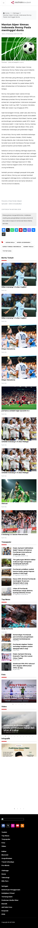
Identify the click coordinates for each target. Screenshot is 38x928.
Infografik (6, 739)
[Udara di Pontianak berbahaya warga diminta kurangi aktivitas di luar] (6, 591)
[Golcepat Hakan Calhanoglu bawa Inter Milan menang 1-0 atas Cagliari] (19, 305)
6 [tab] (21, 736)
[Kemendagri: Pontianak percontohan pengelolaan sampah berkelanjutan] (6, 638)
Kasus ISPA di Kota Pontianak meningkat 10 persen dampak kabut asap (24, 581)
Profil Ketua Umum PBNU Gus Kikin (19, 801)
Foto (3, 675)
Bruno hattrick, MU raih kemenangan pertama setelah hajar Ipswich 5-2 (17, 410)
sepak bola (10, 242)
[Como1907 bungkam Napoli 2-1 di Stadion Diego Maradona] (19, 336)
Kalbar (4, 851)
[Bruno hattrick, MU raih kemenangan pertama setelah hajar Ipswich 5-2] (19, 398)
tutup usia (7, 251)
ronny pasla (28, 246)
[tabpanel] (19, 691)
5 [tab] (25, 704)
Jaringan (5, 886)
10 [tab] (33, 736)
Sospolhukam (7, 858)
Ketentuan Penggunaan (11, 890)
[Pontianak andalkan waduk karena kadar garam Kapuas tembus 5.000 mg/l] (6, 572)
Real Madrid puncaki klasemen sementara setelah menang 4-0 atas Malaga (19, 441)
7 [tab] (24, 736)
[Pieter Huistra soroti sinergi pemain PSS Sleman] (19, 491)
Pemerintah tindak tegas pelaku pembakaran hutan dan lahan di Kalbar (19, 727)
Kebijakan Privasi (8, 893)
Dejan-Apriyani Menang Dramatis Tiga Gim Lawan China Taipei (22, 656)
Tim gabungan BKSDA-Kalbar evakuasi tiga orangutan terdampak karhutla (24, 562)
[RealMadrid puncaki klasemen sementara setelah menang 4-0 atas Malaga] (19, 460)
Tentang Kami (7, 897)
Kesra (4, 874)
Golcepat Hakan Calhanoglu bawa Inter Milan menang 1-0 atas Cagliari (18, 317)
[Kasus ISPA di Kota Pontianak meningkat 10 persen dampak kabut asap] (6, 582)
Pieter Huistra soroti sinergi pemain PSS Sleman (18, 502)
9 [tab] (30, 736)
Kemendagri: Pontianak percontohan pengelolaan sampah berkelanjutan (23, 637)
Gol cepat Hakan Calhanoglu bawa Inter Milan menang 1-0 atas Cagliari (18, 286)
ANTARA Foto (7, 907)
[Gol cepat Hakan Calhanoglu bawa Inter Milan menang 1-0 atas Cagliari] (19, 274)
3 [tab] (19, 704)
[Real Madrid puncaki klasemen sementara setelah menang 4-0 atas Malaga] (19, 429)
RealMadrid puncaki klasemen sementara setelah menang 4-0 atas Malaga (18, 472)
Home (7, 13)
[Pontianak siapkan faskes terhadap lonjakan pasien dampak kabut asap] (6, 647)
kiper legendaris (23, 242)
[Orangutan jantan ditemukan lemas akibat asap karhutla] (19, 616)
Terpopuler (6, 542)
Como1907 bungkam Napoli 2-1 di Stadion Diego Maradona (19, 348)
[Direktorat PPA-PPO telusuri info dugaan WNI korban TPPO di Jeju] (6, 666)
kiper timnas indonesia (12, 246)
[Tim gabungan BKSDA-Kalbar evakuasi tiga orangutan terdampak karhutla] (6, 562)
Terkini (4, 832)
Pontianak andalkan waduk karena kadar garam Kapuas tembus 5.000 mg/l (23, 571)
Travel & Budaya (8, 862)
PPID (3, 914)
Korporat (5, 911)
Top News (6, 599)
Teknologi (5, 877)
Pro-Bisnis (5, 865)
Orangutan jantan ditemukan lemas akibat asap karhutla (19, 628)
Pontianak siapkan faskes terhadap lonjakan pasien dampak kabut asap (23, 646)
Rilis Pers (5, 881)
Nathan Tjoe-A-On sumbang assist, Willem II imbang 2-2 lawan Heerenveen (19, 533)
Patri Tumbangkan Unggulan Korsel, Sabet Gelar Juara (18, 697)
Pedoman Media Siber (10, 900)
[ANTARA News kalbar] (21, 2)
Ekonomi (5, 855)
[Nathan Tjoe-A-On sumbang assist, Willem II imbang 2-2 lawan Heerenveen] (19, 522)
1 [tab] (13, 704)
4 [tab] (22, 704)
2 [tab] (16, 704)
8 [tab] (27, 736)
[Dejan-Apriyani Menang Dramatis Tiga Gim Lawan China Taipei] (6, 657)
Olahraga (15, 13)
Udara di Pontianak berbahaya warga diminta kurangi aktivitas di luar (23, 591)
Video (4, 707)
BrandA (4, 904)
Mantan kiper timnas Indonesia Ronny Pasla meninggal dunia (17, 16)
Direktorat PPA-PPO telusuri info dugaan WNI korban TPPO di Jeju (24, 666)
